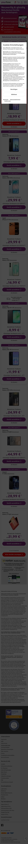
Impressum (5, 99)
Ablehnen (14, 94)
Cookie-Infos (7, 101)
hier (22, 85)
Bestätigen (14, 89)
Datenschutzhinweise (15, 99)
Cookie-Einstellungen (13, 45)
